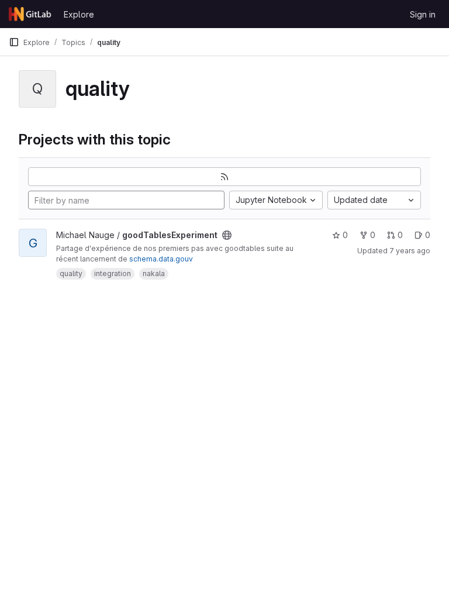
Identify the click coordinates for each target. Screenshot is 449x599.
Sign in (423, 14)
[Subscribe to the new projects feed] (224, 176)
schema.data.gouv (161, 258)
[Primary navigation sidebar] (14, 42)
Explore (79, 14)
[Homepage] (30, 14)
